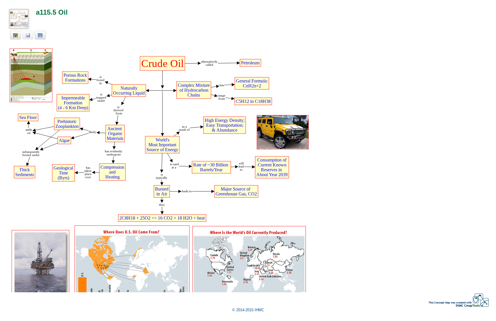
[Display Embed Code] (40, 35)
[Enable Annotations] (15, 35)
